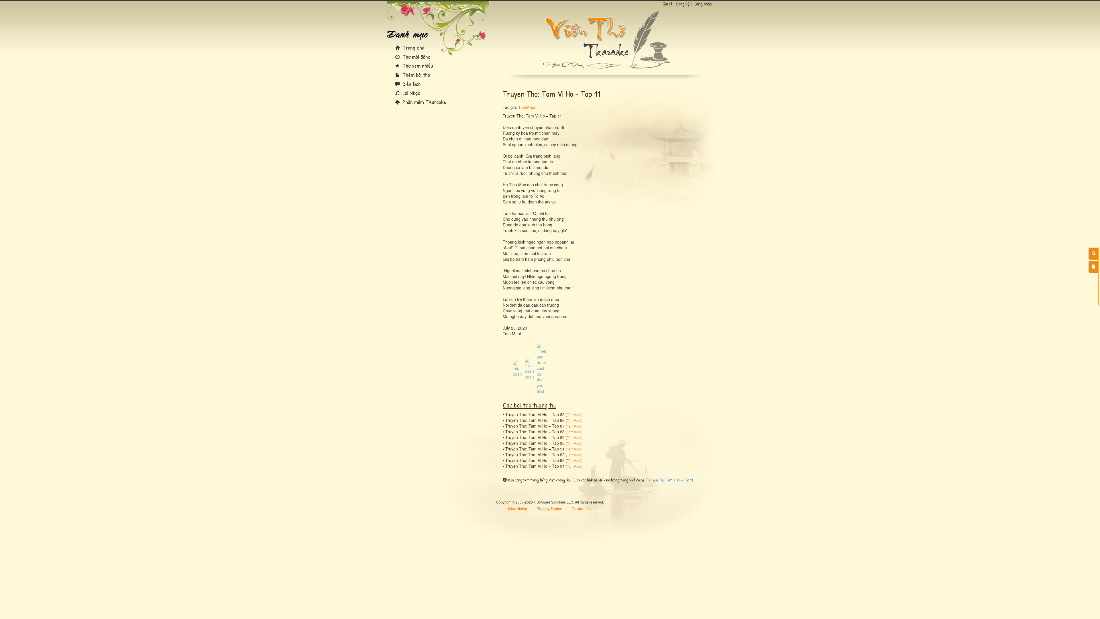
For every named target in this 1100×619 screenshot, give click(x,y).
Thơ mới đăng (416, 56)
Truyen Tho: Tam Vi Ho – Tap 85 (535, 414)
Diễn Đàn (411, 84)
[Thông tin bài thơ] (517, 368)
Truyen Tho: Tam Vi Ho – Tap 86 (535, 420)
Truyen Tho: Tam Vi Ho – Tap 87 (535, 426)
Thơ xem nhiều (417, 65)
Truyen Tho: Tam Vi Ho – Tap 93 (535, 460)
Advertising (517, 509)
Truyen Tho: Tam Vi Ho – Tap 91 (535, 449)
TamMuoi (526, 107)
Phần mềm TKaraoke (423, 102)
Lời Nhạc (410, 93)
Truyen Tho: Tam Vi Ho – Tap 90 (535, 443)
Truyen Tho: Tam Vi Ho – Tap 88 (535, 431)
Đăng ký (683, 4)
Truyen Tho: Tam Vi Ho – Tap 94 (535, 466)
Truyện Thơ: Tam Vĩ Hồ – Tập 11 (670, 480)
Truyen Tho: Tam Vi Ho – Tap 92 (535, 454)
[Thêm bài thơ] (1094, 267)
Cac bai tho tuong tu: (529, 405)
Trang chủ (412, 47)
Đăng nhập (703, 4)
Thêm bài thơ (415, 75)
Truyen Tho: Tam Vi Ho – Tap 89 (535, 437)
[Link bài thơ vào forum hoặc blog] (529, 368)
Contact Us (581, 509)
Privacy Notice (549, 509)
